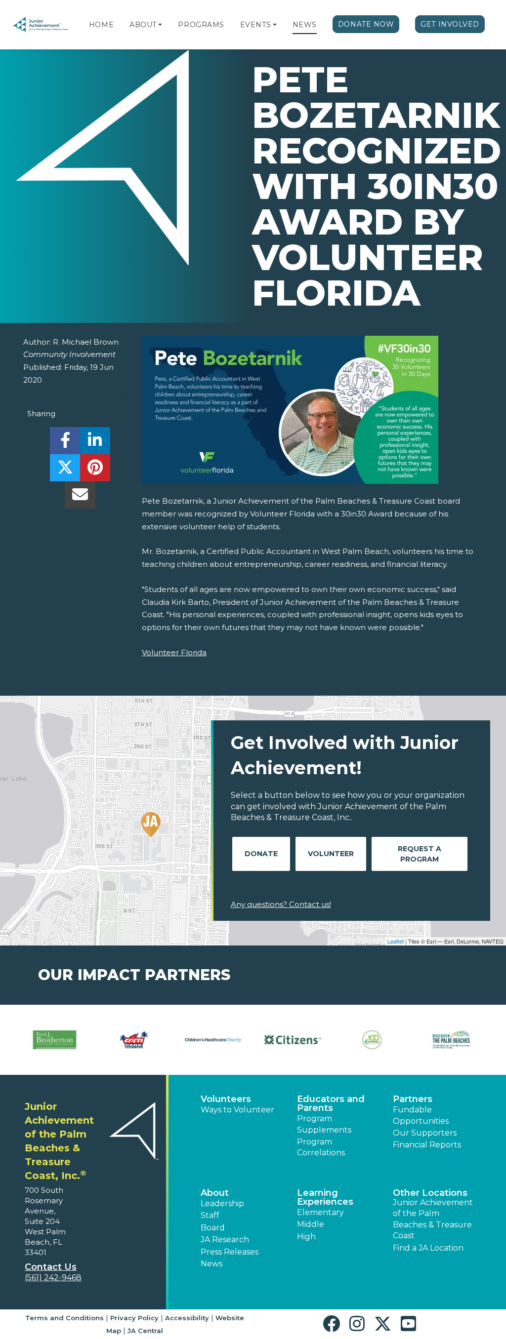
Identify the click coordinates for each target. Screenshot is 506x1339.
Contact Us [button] (51, 1266)
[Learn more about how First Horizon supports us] (304, 1040)
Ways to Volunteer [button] (237, 1109)
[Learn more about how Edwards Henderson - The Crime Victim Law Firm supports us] (145, 1040)
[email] (80, 497)
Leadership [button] (222, 1203)
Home (101, 24)
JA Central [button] (145, 1331)
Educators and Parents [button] (331, 1103)
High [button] (306, 1236)
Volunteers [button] (226, 1099)
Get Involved (450, 24)
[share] (65, 443)
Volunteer (331, 853)
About (143, 24)
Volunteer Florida (174, 652)
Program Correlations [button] (321, 1147)
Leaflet (395, 941)
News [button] (211, 1263)
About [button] (215, 1192)
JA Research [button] (225, 1239)
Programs (201, 24)
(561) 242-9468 (53, 1277)
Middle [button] (310, 1224)
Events (255, 24)
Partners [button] (412, 1099)
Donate (261, 853)
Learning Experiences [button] (325, 1197)
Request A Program (419, 854)
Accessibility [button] (187, 1318)
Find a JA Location (428, 1248)
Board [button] (213, 1227)
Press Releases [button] (229, 1252)
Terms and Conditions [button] (64, 1318)
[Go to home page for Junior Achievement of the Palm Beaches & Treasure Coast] (40, 25)
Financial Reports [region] (427, 1144)
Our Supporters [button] (425, 1133)
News (305, 24)
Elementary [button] (320, 1212)
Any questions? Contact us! (281, 904)
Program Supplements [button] (324, 1124)
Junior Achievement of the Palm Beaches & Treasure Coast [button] (433, 1219)
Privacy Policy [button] (134, 1318)
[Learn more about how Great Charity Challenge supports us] (462, 1040)
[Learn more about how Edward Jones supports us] (66, 1040)
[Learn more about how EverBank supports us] (224, 1040)
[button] (160, 24)
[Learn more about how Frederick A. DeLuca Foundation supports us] (383, 1040)
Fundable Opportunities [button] (421, 1115)
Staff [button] (210, 1215)
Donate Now (366, 24)
